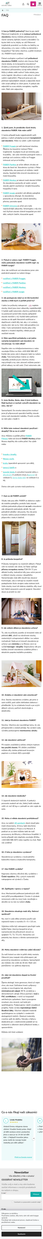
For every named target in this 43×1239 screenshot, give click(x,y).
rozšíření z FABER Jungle (13, 291)
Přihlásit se (36, 1194)
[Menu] (39, 4)
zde (30, 305)
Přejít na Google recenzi (23, 1157)
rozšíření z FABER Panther (14, 283)
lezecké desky (9, 472)
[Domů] (2, 10)
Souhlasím (21, 1234)
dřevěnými (7, 475)
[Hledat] (28, 4)
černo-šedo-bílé (19, 477)
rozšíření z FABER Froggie (14, 278)
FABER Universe (10, 206)
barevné (31, 475)
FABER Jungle (9, 193)
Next (33, 1138)
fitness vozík (8, 459)
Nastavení (21, 1228)
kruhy (5, 463)
